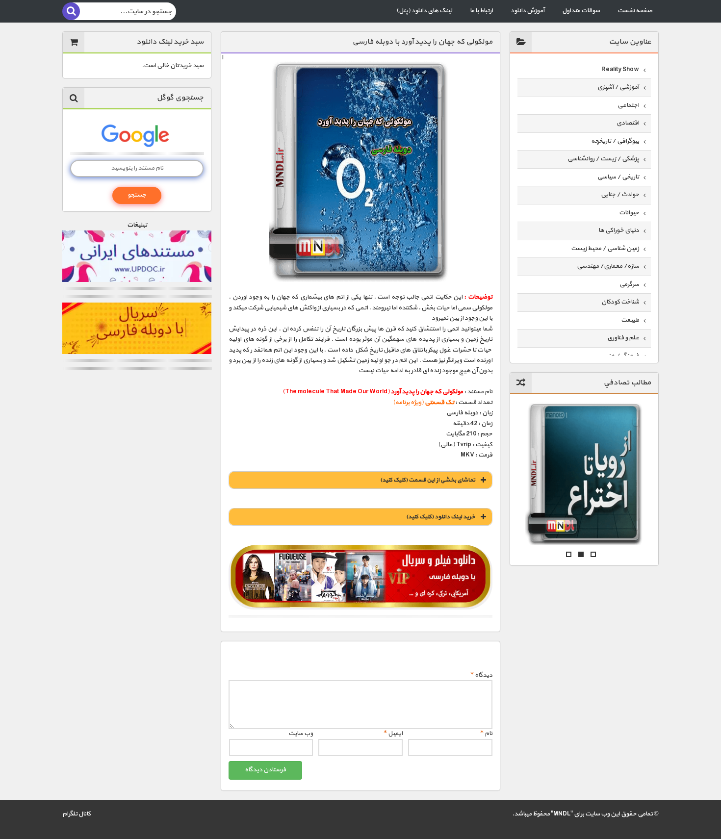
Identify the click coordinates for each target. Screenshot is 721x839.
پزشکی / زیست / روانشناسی (603, 159)
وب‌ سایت (300, 733)
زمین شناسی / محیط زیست (605, 249)
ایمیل (393, 733)
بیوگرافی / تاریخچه (615, 141)
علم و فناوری (623, 338)
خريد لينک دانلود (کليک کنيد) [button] (440, 516)
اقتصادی (628, 123)
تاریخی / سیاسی (618, 177)
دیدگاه (481, 675)
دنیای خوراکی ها (618, 230)
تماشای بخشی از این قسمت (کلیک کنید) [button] (427, 480)
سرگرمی (629, 284)
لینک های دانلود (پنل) (424, 11)
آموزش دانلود (527, 11)
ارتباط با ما (481, 11)
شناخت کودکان (620, 302)
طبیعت (630, 320)
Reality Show (620, 70)
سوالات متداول (581, 11)
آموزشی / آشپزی (618, 87)
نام (486, 733)
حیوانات (629, 213)
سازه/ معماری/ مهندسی (608, 266)
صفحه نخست (635, 11)
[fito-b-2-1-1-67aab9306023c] (360, 577)
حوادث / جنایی (620, 195)
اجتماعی (628, 105)
